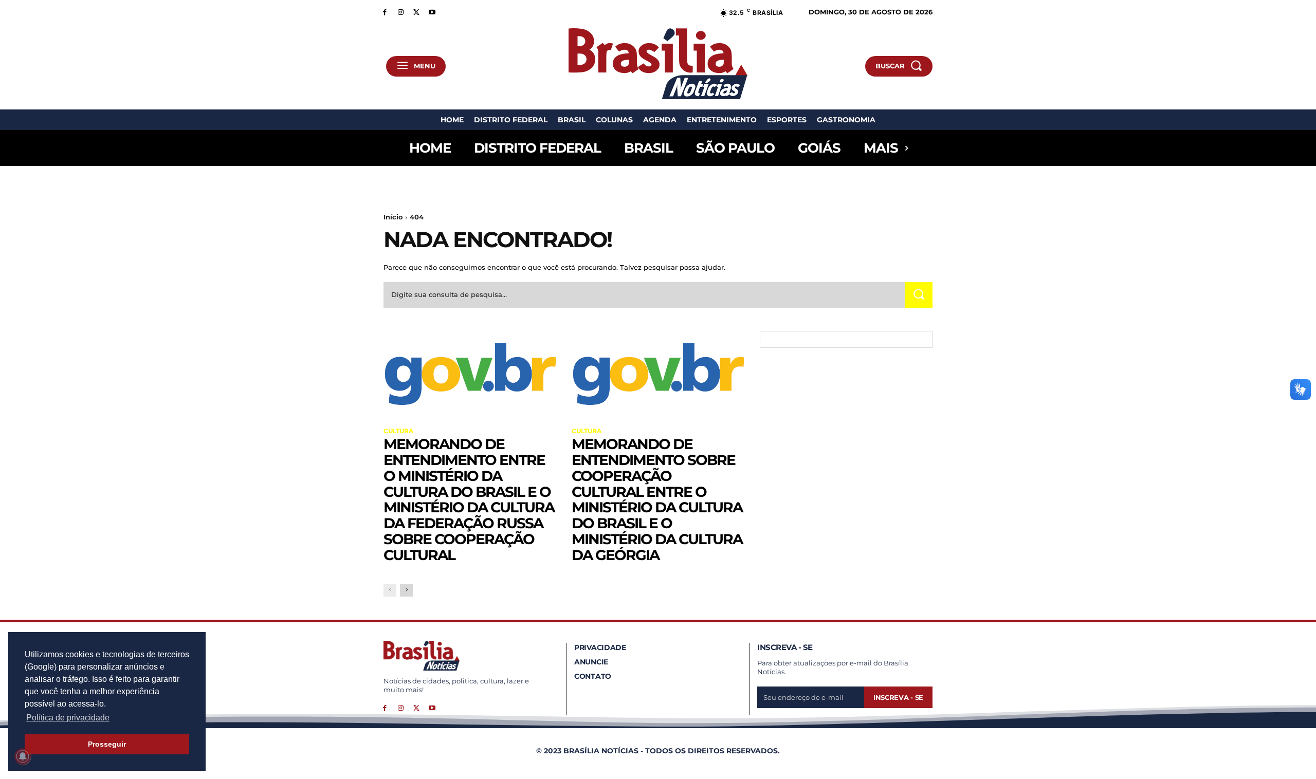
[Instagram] (400, 11)
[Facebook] (384, 11)
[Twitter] (416, 11)
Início (393, 217)
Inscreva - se (898, 697)
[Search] (919, 294)
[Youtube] (432, 11)
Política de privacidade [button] (67, 717)
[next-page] (406, 590)
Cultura (398, 431)
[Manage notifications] (22, 756)
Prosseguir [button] (107, 744)
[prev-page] (389, 590)
